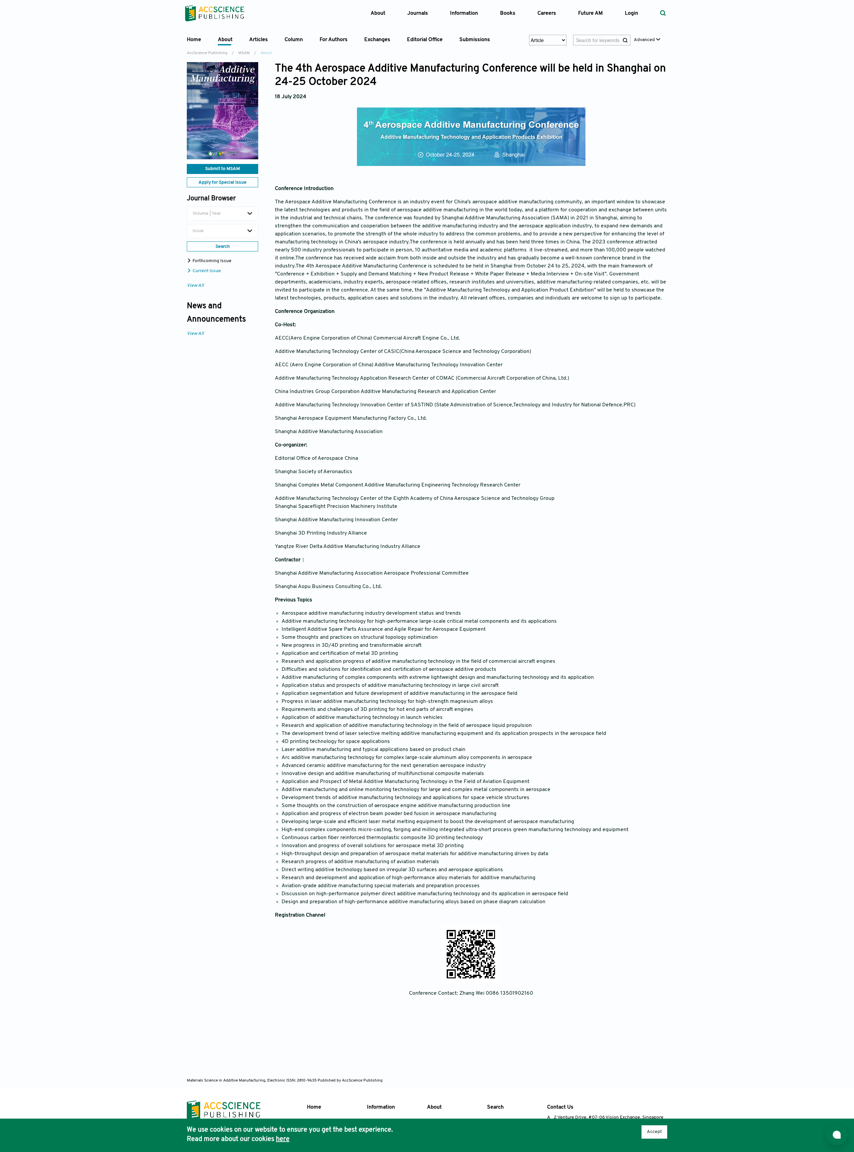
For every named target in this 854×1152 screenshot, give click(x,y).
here (283, 1139)
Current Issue (206, 270)
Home (194, 39)
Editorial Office (425, 39)
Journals (417, 13)
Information (381, 1107)
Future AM (590, 13)
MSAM (244, 53)
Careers (546, 13)
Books (507, 13)
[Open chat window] (836, 1134)
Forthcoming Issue (211, 260)
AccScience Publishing (207, 53)
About (434, 1107)
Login (631, 13)
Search (495, 1107)
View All (195, 285)
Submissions (474, 39)
